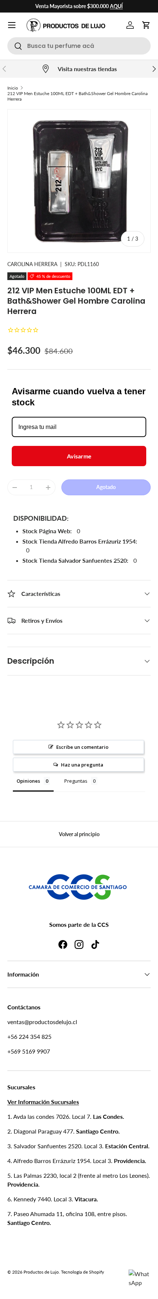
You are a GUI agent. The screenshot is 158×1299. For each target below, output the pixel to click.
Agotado (106, 487)
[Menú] (12, 25)
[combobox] (79, 46)
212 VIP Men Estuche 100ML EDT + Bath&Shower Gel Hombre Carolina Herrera (77, 96)
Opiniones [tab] (28, 781)
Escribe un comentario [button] (82, 747)
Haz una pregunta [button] (82, 764)
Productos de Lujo (41, 1272)
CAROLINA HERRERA (32, 264)
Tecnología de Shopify (82, 1272)
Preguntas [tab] (75, 781)
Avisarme (79, 456)
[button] (146, 25)
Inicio (12, 88)
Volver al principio (79, 834)
